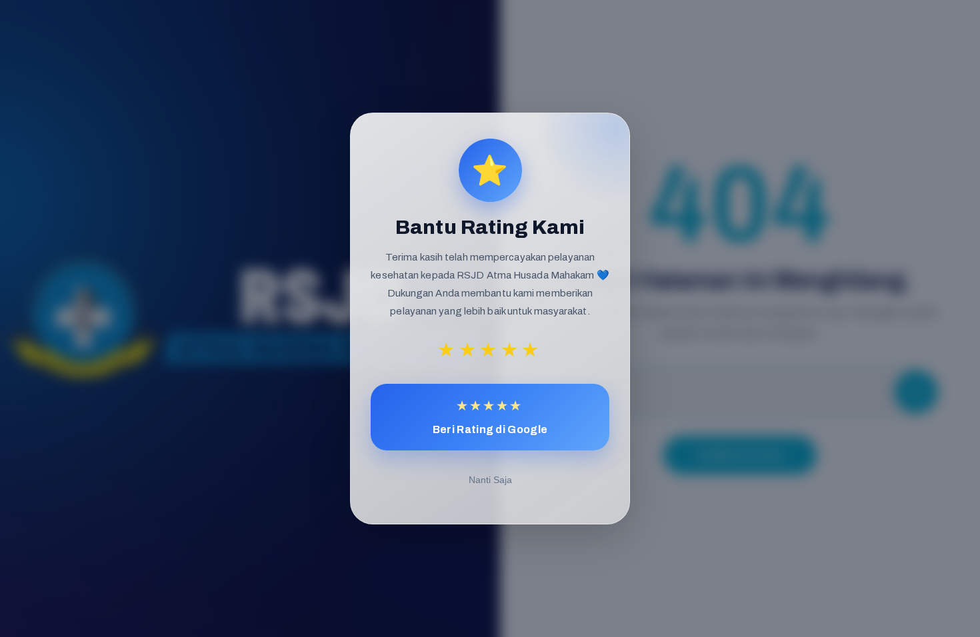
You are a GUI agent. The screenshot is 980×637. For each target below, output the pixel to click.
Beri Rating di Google (490, 416)
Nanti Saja (490, 479)
